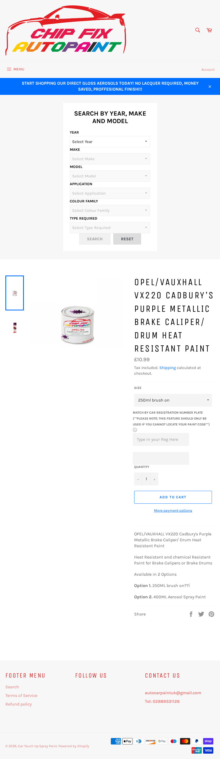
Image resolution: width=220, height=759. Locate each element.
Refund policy (18, 704)
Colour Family (84, 201)
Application (81, 184)
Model (76, 166)
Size (137, 388)
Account (208, 69)
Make (75, 149)
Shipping (167, 367)
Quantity (141, 467)
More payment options (173, 510)
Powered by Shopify (73, 746)
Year (74, 132)
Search (12, 686)
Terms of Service (21, 695)
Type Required (83, 218)
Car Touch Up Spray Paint (37, 746)
